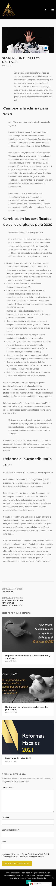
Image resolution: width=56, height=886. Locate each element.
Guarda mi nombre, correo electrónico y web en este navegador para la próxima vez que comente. (27, 855)
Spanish (37, 884)
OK (28, 882)
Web (4, 841)
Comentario (8, 787)
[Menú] (52, 10)
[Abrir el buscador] (45, 10)
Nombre (6, 817)
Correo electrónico (10, 830)
